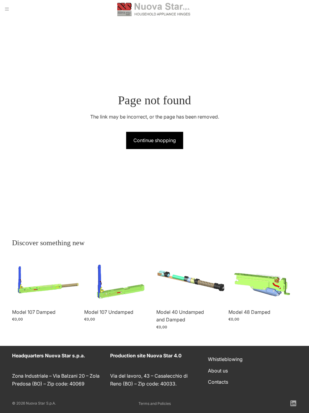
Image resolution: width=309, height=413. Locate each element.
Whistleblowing (225, 359)
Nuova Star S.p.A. (41, 403)
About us (218, 370)
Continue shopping (154, 140)
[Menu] (7, 9)
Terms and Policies (155, 403)
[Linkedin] (293, 403)
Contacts (218, 382)
